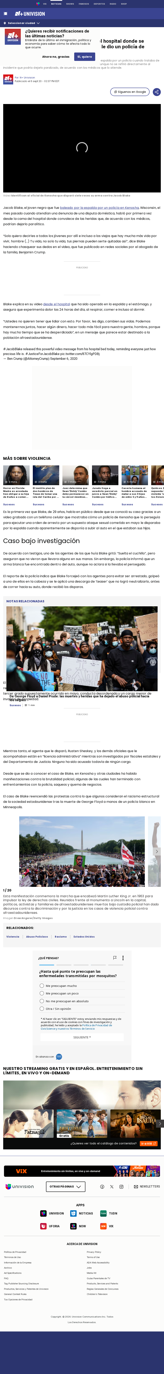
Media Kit (91, 1273)
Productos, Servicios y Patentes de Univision (26, 1288)
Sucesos (9, 504)
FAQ (6, 1278)
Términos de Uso (12, 1257)
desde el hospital (56, 304)
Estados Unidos (84, 936)
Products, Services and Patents (102, 1283)
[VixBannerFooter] (82, 1171)
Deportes (99, 4)
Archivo (8, 1267)
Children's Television (97, 1294)
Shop (124, 4)
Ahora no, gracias (55, 57)
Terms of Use (93, 1257)
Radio (113, 4)
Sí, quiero (84, 57)
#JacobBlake (12, 349)
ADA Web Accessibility (98, 1262)
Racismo (61, 936)
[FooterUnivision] (20, 1186)
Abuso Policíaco (37, 936)
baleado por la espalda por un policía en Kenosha (99, 207)
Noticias (56, 4)
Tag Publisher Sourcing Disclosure (21, 1283)
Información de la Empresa (17, 1262)
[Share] (157, 92)
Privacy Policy (94, 1251)
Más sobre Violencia (27, 458)
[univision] (29, 13)
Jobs (89, 1267)
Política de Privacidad (15, 1251)
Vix (44, 4)
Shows (70, 4)
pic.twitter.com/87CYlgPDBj (80, 354)
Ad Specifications (12, 1273)
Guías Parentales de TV (98, 1278)
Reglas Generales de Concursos (102, 1288)
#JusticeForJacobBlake (42, 354)
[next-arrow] (157, 852)
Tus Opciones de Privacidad (18, 1299)
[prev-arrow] (4, 851)
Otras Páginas (62, 1187)
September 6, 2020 (63, 359)
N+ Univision (27, 77)
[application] (82, 148)
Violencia (12, 936)
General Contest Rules (15, 1294)
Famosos (84, 4)
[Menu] (5, 14)
